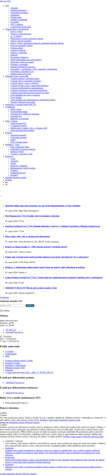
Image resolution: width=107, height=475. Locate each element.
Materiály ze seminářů (19, 119)
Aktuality (14, 8)
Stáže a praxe (15, 109)
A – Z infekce (16, 36)
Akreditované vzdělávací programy (24, 114)
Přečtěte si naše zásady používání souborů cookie (60, 420)
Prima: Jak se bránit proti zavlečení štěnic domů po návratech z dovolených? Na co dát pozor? (47, 257)
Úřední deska (15, 17)
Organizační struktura (19, 13)
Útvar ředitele (16, 97)
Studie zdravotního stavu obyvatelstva (26, 60)
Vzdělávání (10, 107)
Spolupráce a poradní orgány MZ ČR (20, 104)
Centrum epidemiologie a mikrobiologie (26, 88)
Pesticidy (14, 55)
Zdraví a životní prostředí (20, 41)
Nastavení (4, 422)
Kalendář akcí (16, 116)
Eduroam (9, 370)
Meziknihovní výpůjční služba (22, 168)
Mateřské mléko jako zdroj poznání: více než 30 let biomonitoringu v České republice (42, 206)
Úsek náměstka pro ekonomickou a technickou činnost (32, 100)
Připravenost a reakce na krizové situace (26, 38)
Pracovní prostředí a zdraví (21, 46)
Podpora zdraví (16, 48)
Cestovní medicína (18, 50)
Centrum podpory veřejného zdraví (24, 78)
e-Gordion (9, 351)
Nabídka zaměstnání (18, 20)
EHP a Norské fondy (19, 142)
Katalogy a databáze (18, 166)
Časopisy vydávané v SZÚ (21, 154)
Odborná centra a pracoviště (16, 76)
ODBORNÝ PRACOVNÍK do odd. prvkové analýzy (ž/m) (31, 288)
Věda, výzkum (11, 121)
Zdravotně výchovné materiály (23, 149)
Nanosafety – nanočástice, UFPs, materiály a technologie (33, 69)
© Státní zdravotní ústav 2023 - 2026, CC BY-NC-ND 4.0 (29, 372)
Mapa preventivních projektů (22, 130)
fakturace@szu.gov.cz (15, 393)
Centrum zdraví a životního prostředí (25, 81)
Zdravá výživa (16, 31)
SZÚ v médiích (16, 24)
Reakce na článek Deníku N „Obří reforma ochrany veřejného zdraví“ (36, 247)
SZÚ (7, 5)
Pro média (14, 22)
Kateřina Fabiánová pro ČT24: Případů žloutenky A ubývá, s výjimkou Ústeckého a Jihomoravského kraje (52, 226)
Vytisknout (4, 297)
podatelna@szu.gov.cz (15, 382)
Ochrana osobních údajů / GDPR (19, 361)
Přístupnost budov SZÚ (15, 368)
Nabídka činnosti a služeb (15, 177)
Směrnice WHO (17, 152)
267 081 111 (11, 330)
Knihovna (9, 156)
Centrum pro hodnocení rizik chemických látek (29, 93)
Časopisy (14, 170)
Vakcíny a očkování (18, 53)
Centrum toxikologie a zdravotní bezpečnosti (28, 90)
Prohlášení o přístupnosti (15, 365)
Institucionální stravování (20, 74)
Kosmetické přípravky (19, 57)
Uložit (3, 474)
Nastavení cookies (12, 363)
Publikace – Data (12, 144)
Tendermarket (11, 354)
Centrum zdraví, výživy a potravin (24, 83)
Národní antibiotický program (22, 67)
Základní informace (18, 10)
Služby (13, 163)
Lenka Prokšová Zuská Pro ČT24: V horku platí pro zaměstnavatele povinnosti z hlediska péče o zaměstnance (54, 277)
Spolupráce (15, 15)
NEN (7, 356)
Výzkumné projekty (18, 126)
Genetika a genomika (19, 64)
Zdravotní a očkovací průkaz (22, 62)
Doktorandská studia (18, 111)
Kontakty (14, 175)
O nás (12, 159)
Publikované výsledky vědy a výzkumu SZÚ (28, 128)
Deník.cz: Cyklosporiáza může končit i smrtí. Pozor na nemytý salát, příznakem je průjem (45, 267)
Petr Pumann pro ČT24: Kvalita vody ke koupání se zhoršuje (32, 216)
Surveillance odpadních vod (21, 71)
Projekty (8, 133)
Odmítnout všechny (17, 422)
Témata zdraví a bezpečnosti (17, 29)
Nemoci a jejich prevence (20, 34)
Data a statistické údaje (19, 147)
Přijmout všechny (32, 422)
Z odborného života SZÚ (20, 27)
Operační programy (18, 135)
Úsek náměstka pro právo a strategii (25, 95)
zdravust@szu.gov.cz (14, 332)
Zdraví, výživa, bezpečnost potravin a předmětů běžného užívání (37, 43)
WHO (13, 140)
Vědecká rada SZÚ (18, 123)
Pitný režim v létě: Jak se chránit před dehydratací (27, 236)
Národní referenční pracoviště (22, 102)
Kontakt (8, 180)
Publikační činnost (18, 173)
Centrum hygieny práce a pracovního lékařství (29, 86)
